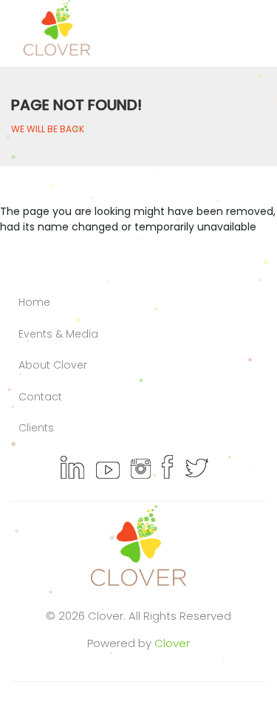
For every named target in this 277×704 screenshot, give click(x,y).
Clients (36, 427)
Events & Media (58, 334)
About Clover (52, 365)
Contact (40, 396)
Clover (172, 643)
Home (34, 302)
